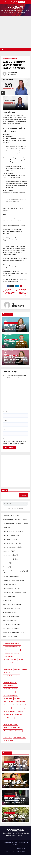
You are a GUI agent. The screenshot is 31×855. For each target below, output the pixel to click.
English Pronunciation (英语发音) (12, 547)
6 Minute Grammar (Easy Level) (11, 643)
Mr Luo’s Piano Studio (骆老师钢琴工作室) (15, 848)
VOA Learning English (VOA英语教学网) (15, 851)
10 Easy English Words (9, 656)
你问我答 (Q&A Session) (9, 612)
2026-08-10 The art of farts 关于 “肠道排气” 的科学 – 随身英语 (15, 766)
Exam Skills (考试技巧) (9, 551)
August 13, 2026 (10, 768)
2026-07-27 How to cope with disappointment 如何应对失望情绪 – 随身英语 (15, 800)
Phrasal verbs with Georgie (19, 704)
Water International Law (18, 734)
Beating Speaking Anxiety (10, 662)
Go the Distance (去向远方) (10, 559)
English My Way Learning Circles (11, 675)
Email (5, 421)
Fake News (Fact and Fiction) (10, 688)
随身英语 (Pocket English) (10, 636)
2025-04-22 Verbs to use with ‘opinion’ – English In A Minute (10, 291)
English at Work (7, 672)
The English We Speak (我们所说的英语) (14, 592)
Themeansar (15, 844)
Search (4, 490)
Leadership (17, 698)
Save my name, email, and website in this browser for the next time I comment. (14, 442)
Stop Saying (20, 711)
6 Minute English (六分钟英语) (11, 515)
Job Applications (8, 698)
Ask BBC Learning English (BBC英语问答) (15, 519)
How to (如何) (7, 567)
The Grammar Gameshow (10, 721)
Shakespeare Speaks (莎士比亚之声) (13, 580)
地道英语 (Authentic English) (11, 616)
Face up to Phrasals (8, 685)
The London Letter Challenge (10, 724)
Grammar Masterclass (9, 691)
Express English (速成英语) (10, 555)
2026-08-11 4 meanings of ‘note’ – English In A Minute (15, 327)
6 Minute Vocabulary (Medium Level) (12, 653)
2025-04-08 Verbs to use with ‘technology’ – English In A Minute (21, 292)
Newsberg (24, 842)
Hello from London (21, 691)
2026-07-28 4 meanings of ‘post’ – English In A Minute (15, 359)
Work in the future (8, 740)
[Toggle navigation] (16, 50)
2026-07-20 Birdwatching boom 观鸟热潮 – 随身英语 (15, 816)
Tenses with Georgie (9, 717)
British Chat (23, 666)
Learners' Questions (8, 701)
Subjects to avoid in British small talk (13, 714)
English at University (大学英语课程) (13, 531)
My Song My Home (20, 701)
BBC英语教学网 (15, 7)
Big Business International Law (11, 666)
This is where (7, 734)
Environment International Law (11, 679)
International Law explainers (10, 695)
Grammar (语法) (7, 563)
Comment (6, 381)
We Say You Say (7, 737)
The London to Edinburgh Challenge (12, 727)
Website (5, 430)
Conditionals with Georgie (20, 669)
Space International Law (9, 711)
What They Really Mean (19, 737)
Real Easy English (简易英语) (11, 576)
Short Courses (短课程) (9, 584)
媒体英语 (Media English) (10, 620)
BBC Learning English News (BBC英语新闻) (15, 523)
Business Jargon (8, 669)
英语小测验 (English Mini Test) (11, 628)
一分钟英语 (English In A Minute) (12, 604)
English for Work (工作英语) (11, 535)
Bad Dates (21, 659)
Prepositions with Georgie (19, 708)
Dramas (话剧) (7, 527)
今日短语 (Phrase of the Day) (11, 608)
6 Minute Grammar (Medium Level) (12, 646)
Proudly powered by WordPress (10, 842)
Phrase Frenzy (7, 708)
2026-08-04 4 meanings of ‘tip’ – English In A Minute (15, 342)
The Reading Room (8, 730)
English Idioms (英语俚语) (10, 539)
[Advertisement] (15, 32)
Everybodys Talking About (10, 682)
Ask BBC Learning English (10, 659)
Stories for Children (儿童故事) (11, 588)
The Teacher (18, 730)
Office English (7, 704)
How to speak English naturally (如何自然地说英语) (15, 571)
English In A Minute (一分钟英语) (9, 58)
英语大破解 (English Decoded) (11, 624)
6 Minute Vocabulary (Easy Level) (12, 649)
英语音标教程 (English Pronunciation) (13, 632)
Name (5, 412)
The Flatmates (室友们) (9, 596)
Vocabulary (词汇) (8, 600)
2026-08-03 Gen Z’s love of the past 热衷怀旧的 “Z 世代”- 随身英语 (15, 783)
